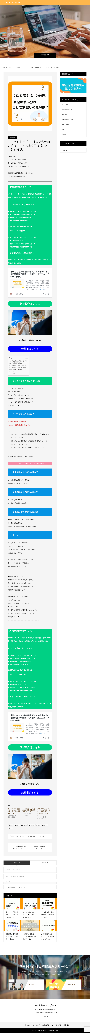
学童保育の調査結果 (67, 119)
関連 (14, 373)
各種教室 (58, 1025)
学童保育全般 (65, 124)
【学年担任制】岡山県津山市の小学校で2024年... (47, 914)
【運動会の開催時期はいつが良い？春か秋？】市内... (12, 936)
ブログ (38, 1025)
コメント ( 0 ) (17, 862)
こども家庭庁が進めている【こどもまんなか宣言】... (29, 914)
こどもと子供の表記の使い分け (18, 361)
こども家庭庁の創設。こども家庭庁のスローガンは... (47, 936)
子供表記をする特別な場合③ (18, 369)
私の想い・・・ (66, 134)
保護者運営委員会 (67, 109)
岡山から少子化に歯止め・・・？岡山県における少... (12, 914)
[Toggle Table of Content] (25, 358)
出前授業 (64, 114)
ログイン (19, 887)
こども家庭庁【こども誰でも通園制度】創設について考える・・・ (28, 810)
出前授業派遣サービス (48, 1025)
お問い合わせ (67, 1025)
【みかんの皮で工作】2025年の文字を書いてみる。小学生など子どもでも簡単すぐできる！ (43, 812)
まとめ (12, 371)
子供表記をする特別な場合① (18, 365)
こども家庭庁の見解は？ (17, 363)
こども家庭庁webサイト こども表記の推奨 (30, 463)
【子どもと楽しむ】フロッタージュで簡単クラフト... (29, 936)
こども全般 (12, 137)
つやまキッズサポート (20, 836)
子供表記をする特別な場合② (18, 367)
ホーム (21, 1025)
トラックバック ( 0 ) (43, 862)
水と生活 (64, 129)
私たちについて (29, 1025)
